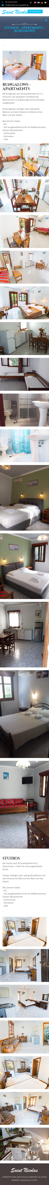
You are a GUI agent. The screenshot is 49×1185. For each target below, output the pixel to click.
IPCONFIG (33, 1180)
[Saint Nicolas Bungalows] (24, 160)
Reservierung (35, 11)
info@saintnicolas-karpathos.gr (17, 5)
